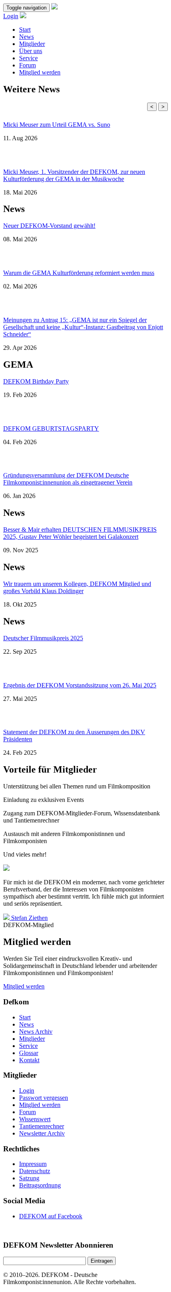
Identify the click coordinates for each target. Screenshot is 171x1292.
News (26, 36)
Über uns (30, 51)
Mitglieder (32, 43)
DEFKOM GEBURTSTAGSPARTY (51, 428)
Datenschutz (34, 1171)
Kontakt (29, 1060)
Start (25, 29)
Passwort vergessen (43, 1097)
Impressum (33, 1163)
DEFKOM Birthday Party (36, 381)
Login (10, 16)
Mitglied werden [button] (24, 986)
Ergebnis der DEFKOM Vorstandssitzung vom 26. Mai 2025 (79, 685)
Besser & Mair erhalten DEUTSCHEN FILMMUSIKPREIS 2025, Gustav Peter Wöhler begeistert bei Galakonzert (80, 533)
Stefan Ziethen (29, 917)
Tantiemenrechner (41, 1126)
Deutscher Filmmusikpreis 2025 (43, 638)
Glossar (28, 1053)
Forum (27, 65)
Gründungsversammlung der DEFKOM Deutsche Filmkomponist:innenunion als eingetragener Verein (67, 479)
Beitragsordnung (40, 1185)
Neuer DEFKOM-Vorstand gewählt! (49, 225)
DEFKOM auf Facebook (50, 1216)
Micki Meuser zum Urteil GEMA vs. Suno (56, 124)
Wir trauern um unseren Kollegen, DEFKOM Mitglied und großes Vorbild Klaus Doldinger (77, 587)
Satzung (29, 1178)
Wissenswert (35, 1119)
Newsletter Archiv (42, 1133)
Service (28, 58)
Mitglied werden (39, 72)
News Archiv (35, 1031)
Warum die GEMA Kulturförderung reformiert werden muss (78, 272)
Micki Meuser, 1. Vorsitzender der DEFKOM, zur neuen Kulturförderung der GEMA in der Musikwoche (74, 175)
